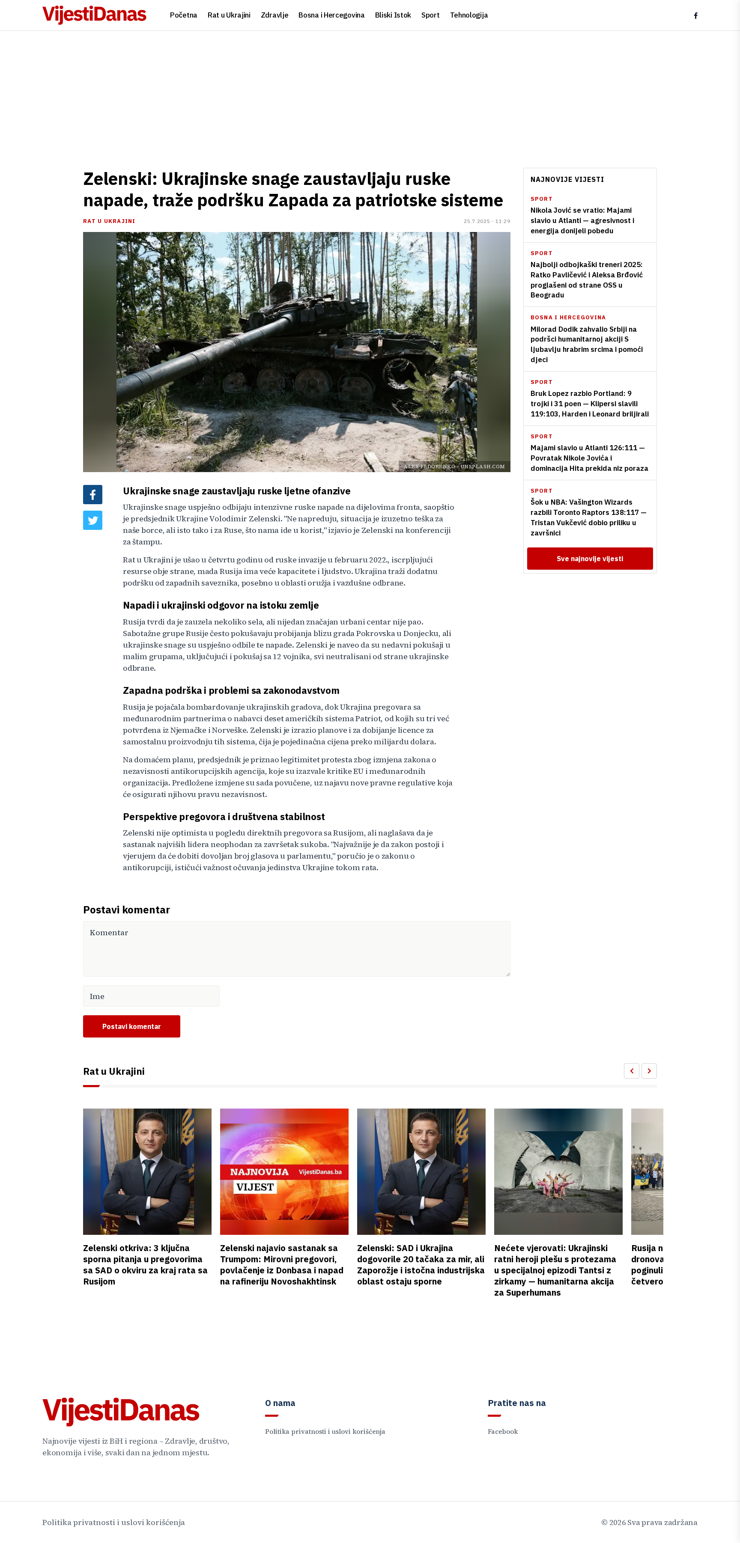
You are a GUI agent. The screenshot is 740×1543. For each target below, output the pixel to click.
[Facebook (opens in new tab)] (696, 15)
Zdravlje (275, 15)
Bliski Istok (393, 15)
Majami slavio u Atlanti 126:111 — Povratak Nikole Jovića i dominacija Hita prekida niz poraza (589, 458)
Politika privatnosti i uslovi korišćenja (325, 1431)
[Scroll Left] (631, 1071)
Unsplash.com (482, 466)
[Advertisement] (370, 95)
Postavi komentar (131, 1026)
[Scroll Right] (649, 1071)
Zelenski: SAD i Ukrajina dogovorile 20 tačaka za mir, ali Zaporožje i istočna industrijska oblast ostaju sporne (421, 1264)
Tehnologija (469, 15)
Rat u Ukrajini (229, 15)
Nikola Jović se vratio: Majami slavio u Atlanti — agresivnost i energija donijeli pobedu (582, 221)
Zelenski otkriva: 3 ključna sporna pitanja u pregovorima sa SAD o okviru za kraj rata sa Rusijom (145, 1264)
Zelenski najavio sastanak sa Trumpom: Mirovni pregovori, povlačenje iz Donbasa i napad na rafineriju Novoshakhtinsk (281, 1264)
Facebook (503, 1431)
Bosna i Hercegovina (331, 15)
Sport (430, 15)
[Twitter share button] (92, 520)
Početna (183, 15)
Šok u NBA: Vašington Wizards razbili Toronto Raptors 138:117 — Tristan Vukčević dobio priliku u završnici (589, 518)
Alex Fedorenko (429, 466)
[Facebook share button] (92, 494)
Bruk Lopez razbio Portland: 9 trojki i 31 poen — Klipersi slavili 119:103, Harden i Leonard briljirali (590, 404)
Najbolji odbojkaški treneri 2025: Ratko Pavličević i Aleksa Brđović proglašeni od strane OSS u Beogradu (587, 280)
